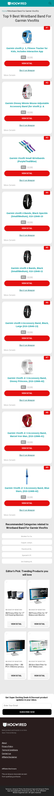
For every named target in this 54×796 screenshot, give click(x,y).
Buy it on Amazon (27, 70)
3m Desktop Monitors (13, 610)
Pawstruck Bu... (27, 549)
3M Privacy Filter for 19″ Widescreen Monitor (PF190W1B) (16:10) (38, 615)
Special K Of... (27, 555)
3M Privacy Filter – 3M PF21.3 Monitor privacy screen (14, 667)
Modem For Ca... (27, 536)
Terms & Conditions (10, 750)
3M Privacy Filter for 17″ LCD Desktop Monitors (14, 614)
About (4, 743)
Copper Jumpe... (27, 543)
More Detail (9, 75)
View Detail (27, 63)
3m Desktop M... (27, 562)
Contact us (6, 754)
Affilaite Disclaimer (9, 757)
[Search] (50, 3)
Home (4, 11)
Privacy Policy (7, 746)
